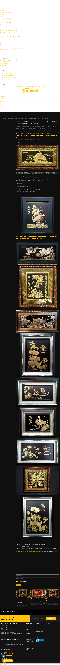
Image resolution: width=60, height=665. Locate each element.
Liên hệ (1, 16)
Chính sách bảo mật (4, 81)
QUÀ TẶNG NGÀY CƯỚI (5, 61)
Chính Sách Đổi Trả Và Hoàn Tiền (7, 75)
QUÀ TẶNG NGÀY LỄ (4, 30)
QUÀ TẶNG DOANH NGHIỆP (6, 24)
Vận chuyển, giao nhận (39, 632)
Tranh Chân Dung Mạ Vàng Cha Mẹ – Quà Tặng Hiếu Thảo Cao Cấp (54, 600)
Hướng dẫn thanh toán (39, 629)
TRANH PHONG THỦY (5, 49)
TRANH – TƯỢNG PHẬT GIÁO (6, 54)
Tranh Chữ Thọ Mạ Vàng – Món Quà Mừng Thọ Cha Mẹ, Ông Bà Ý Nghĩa (39, 600)
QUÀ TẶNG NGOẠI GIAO (5, 40)
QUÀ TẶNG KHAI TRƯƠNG (6, 38)
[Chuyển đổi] (6, 101)
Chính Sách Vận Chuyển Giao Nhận (8, 77)
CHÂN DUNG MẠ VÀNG (5, 28)
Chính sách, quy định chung (6, 79)
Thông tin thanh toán (30, 626)
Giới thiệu (2, 10)
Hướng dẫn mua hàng (29, 629)
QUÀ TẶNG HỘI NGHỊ (5, 44)
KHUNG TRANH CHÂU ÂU (6, 32)
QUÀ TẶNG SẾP (3, 42)
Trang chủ (2, 8)
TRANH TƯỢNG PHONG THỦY (7, 26)
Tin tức (1, 14)
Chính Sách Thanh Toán (5, 73)
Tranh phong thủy (39, 634)
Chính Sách (2, 18)
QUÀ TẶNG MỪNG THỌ (5, 67)
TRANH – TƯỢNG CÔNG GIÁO (7, 56)
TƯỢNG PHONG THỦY (5, 51)
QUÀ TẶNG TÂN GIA (4, 63)
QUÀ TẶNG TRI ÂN (4, 65)
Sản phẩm (2, 12)
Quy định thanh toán (40, 626)
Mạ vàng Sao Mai (35, 238)
